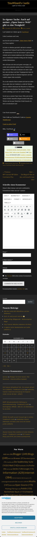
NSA (12, 485)
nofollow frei (21, 289)
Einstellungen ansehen (18, 528)
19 (27, 353)
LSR (26, 481)
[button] (34, 499)
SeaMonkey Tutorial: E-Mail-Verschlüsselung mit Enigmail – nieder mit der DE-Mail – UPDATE (18, 392)
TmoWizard (17, 28)
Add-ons (8, 454)
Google (28, 469)
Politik (26, 488)
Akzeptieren (18, 518)
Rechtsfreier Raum (14, 492)
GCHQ (9, 469)
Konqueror (27, 478)
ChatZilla (10, 462)
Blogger (20, 453)
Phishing (9, 489)
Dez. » (9, 366)
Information (23, 163)
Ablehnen (18, 523)
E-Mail (13, 465)
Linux (20, 481)
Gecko (18, 469)
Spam (18, 495)
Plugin (17, 489)
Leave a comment (26, 28)
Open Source (15, 163)
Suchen (5, 298)
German (5, 377)
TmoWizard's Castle (19, 3)
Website (5, 268)
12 (27, 349)
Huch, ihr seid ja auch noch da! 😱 (14, 316)
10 (18, 349)
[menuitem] (6, 195)
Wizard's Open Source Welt (17, 165)
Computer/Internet (8, 163)
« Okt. (4, 366)
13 (32, 349)
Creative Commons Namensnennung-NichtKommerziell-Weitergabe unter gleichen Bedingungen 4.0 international (18, 157)
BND (10, 458)
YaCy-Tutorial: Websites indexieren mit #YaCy (17, 324)
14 (5, 353)
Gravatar (9, 276)
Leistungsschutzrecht (9, 481)
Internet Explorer (18, 478)
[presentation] (6, 195)
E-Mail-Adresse (8, 260)
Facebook (24, 466)
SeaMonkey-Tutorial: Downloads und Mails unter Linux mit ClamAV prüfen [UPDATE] (16, 421)
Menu (19, 10)
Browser (19, 458)
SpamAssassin (27, 495)
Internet (27, 163)
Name (5, 252)
